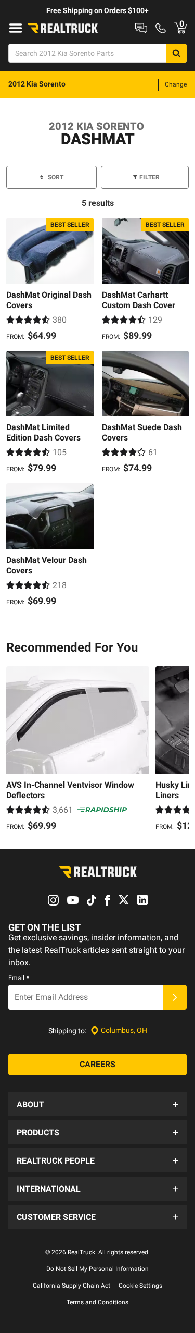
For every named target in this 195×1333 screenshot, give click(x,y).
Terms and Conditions (97, 1302)
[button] (97, 1104)
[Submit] (175, 997)
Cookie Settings (140, 1285)
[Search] (176, 53)
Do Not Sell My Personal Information (97, 1269)
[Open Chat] (141, 28)
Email (18, 978)
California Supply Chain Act (71, 1285)
